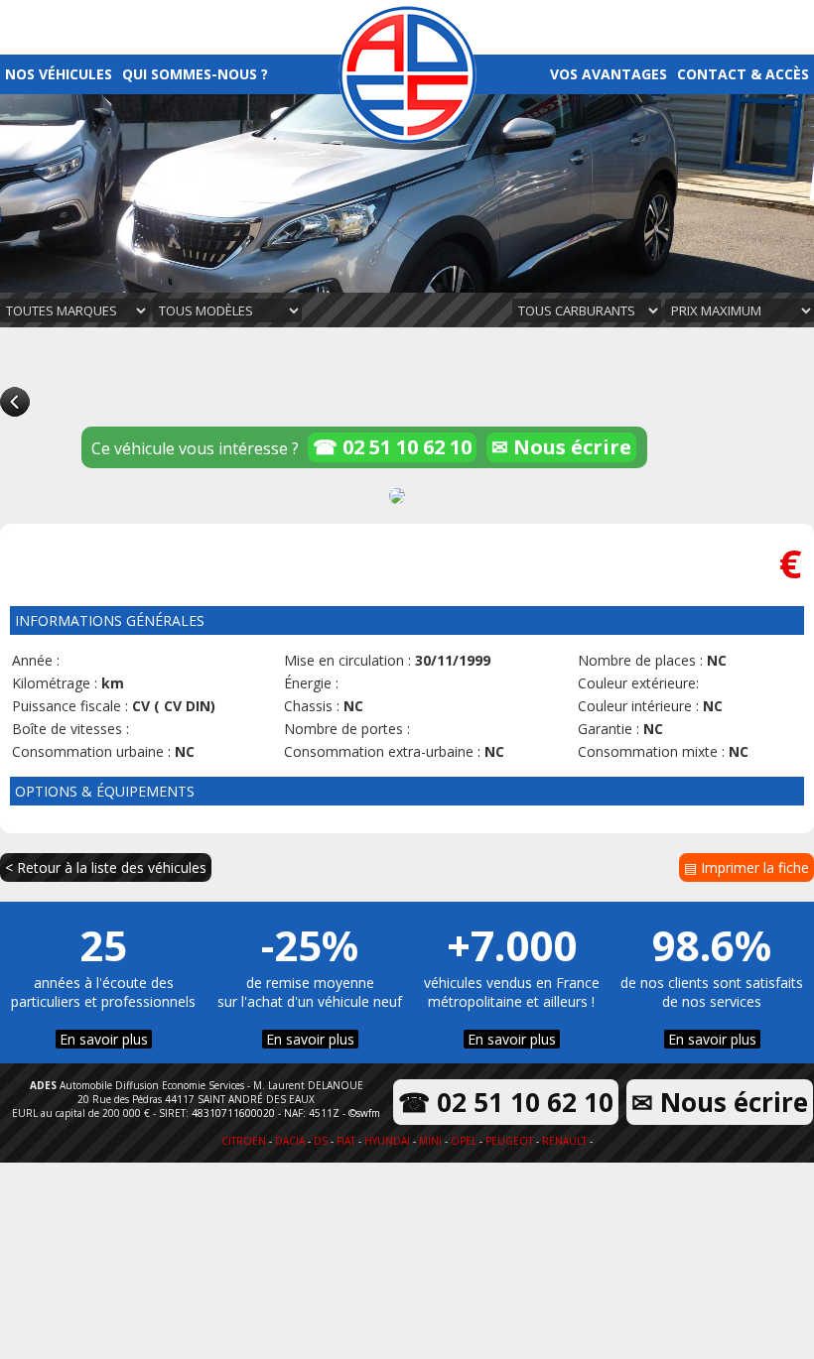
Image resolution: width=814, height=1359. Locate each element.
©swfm (364, 1113)
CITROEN (243, 1141)
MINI (430, 1141)
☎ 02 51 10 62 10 (392, 446)
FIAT (346, 1141)
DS (321, 1141)
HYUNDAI (387, 1141)
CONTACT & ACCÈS (743, 73)
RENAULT (564, 1141)
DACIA (290, 1141)
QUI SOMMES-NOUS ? (195, 73)
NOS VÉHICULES (58, 73)
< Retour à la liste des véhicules (105, 867)
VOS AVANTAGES (608, 73)
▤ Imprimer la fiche (746, 867)
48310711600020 (233, 1113)
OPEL (463, 1141)
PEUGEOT (509, 1141)
